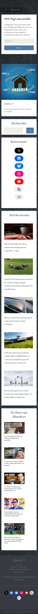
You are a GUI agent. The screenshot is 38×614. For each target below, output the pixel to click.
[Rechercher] (30, 130)
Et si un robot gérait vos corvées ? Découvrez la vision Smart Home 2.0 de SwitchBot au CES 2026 (18, 394)
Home (4, 10)
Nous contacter (19, 572)
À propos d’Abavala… (19, 567)
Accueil (19, 564)
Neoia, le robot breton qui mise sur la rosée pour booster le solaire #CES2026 (18, 321)
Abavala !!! (19, 560)
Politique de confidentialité (19, 569)
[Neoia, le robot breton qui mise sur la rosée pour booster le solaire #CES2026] (18, 305)
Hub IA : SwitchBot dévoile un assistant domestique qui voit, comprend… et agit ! (15, 247)
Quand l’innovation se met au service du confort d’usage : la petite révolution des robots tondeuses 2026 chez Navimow (18, 284)
